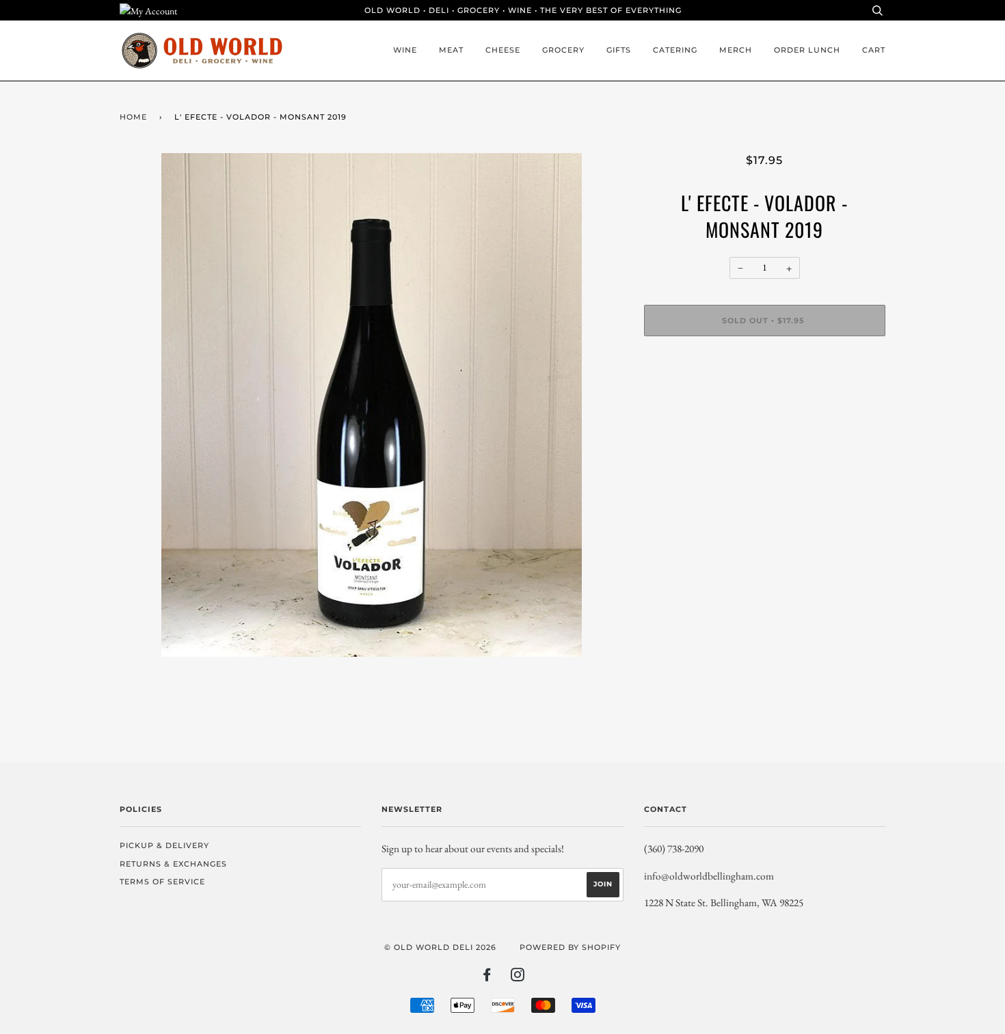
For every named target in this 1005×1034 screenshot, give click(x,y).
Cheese (502, 50)
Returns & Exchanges (173, 864)
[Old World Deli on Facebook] (487, 977)
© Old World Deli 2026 (440, 947)
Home (133, 117)
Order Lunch (807, 50)
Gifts (618, 50)
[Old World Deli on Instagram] (518, 977)
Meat (451, 50)
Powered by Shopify (570, 947)
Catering (675, 50)
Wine (405, 50)
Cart (873, 50)
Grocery (563, 50)
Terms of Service (162, 881)
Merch (735, 50)
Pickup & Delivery (164, 845)
